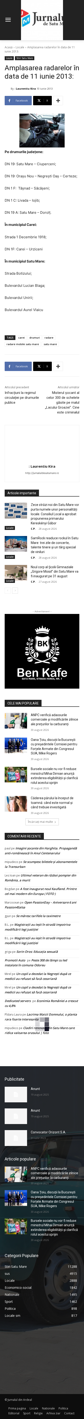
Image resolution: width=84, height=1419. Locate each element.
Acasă (9, 47)
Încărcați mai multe (40, 822)
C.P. (33, 528)
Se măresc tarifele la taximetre (38, 916)
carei (21, 337)
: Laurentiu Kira (25, 88)
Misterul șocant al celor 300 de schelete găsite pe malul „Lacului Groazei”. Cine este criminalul (62, 402)
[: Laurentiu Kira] (8, 88)
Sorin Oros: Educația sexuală (37, 952)
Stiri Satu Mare (24, 58)
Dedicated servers (18, 1001)
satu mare (50, 344)
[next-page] (15, 591)
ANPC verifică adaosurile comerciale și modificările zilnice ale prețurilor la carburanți (54, 719)
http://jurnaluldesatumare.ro (42, 473)
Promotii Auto (15, 960)
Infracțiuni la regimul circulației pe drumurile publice (22, 398)
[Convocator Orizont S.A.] (16, 1138)
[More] (58, 100)
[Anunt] (16, 1094)
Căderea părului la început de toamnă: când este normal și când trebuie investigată (52, 802)
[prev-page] (7, 591)
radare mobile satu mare (23, 344)
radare (49, 337)
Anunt (35, 1089)
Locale (20, 47)
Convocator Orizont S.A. (48, 1132)
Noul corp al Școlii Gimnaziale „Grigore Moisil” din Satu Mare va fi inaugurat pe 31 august (54, 571)
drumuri (34, 337)
